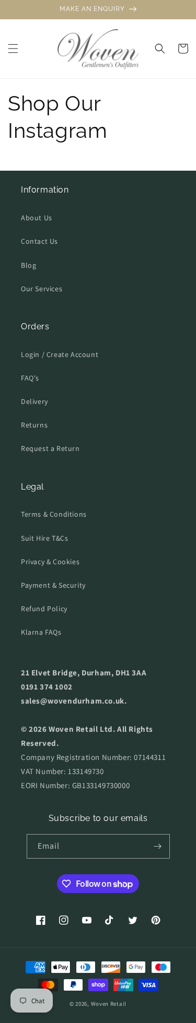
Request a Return (50, 448)
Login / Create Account (59, 354)
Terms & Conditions (54, 514)
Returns (34, 425)
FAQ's (30, 378)
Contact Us (39, 241)
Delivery (34, 401)
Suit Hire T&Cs (44, 538)
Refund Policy (44, 608)
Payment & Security (53, 585)
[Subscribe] (157, 846)
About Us (36, 217)
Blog (28, 265)
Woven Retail (108, 1003)
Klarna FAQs (41, 632)
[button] (13, 48)
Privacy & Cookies (50, 561)
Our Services (41, 288)
